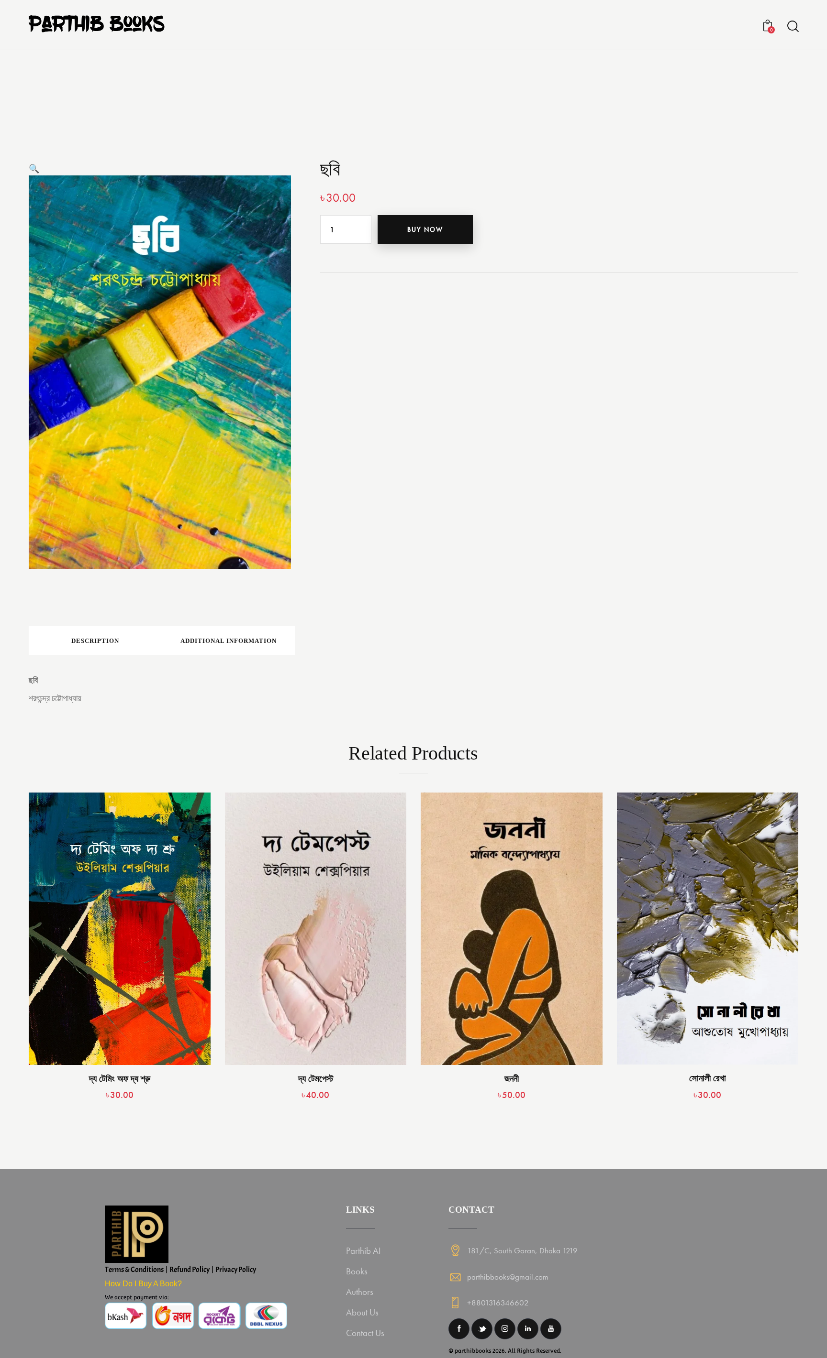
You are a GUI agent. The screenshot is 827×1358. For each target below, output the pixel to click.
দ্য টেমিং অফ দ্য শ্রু (119, 1079)
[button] (34, 168)
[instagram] (504, 1328)
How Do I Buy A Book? (143, 1284)
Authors (359, 1292)
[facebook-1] (458, 1328)
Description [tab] (95, 640)
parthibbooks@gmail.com (507, 1276)
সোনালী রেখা (707, 1078)
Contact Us (365, 1333)
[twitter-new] (481, 1328)
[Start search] (792, 26)
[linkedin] (527, 1328)
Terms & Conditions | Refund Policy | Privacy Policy (180, 1269)
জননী (511, 1079)
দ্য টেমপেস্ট (315, 1079)
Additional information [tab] (228, 640)
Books (357, 1271)
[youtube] (550, 1328)
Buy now (425, 229)
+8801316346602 (498, 1302)
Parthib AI (363, 1251)
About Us (362, 1312)
